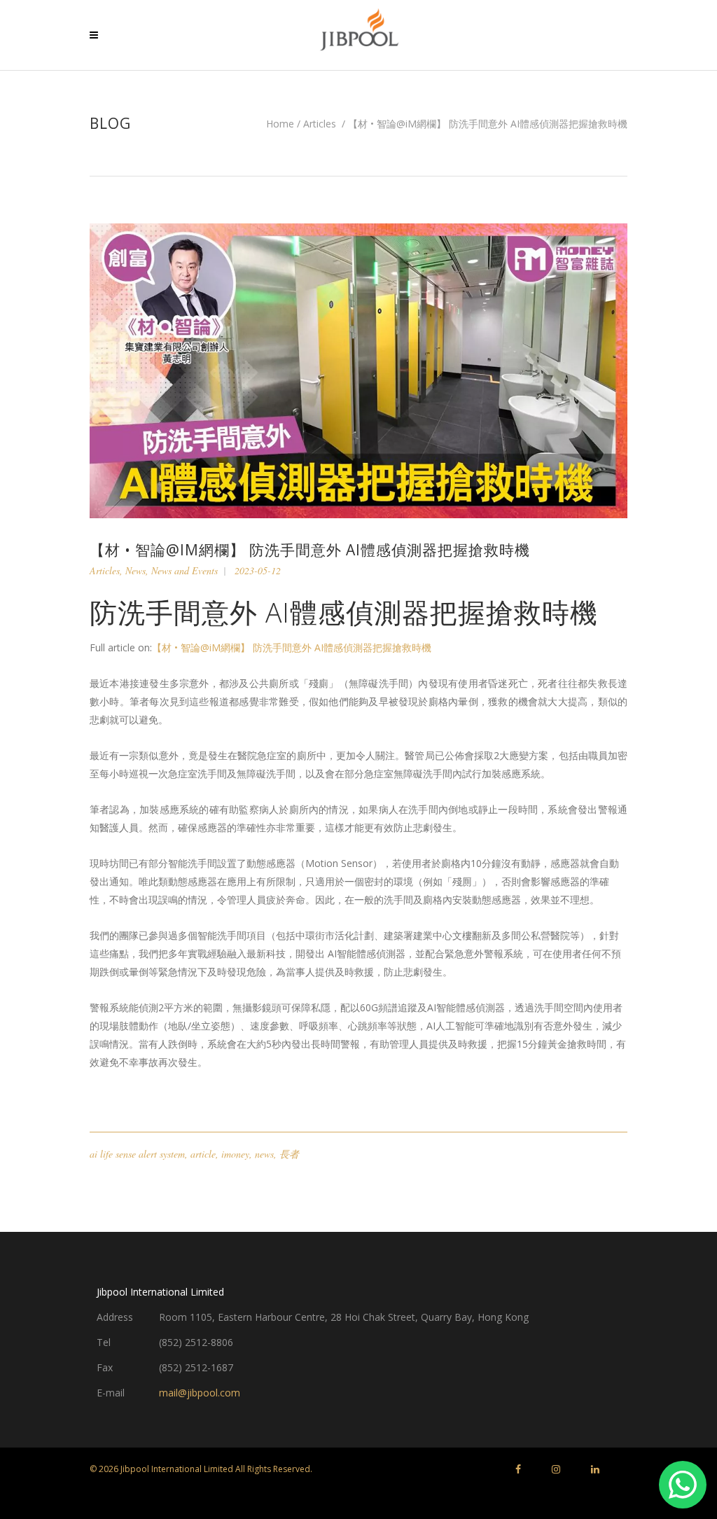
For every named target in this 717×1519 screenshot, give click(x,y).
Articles (319, 124)
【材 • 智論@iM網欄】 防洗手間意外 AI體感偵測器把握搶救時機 (291, 647)
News (135, 570)
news (264, 1153)
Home (280, 124)
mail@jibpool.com (199, 1392)
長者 (289, 1153)
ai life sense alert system (137, 1153)
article (203, 1153)
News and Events (184, 570)
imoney (235, 1153)
